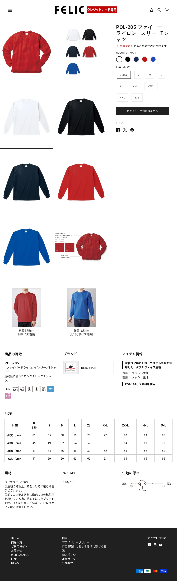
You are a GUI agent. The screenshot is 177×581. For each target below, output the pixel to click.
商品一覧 (16, 542)
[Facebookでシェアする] (118, 129)
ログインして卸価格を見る (142, 111)
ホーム (15, 538)
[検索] (159, 9)
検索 (64, 538)
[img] (149, 544)
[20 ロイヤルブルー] (153, 59)
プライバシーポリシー (76, 542)
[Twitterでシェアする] (125, 129)
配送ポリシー (70, 555)
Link (14, 559)
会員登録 (125, 46)
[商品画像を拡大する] (26, 52)
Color (120, 52)
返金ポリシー (70, 559)
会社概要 (67, 563)
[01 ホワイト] (119, 59)
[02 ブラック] (127, 59)
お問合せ (16, 550)
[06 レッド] (144, 59)
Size (119, 66)
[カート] (166, 9)
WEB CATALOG (20, 555)
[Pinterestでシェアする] (132, 129)
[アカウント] (151, 9)
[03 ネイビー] (136, 59)
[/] (88, 9)
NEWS (15, 563)
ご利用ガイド (19, 546)
